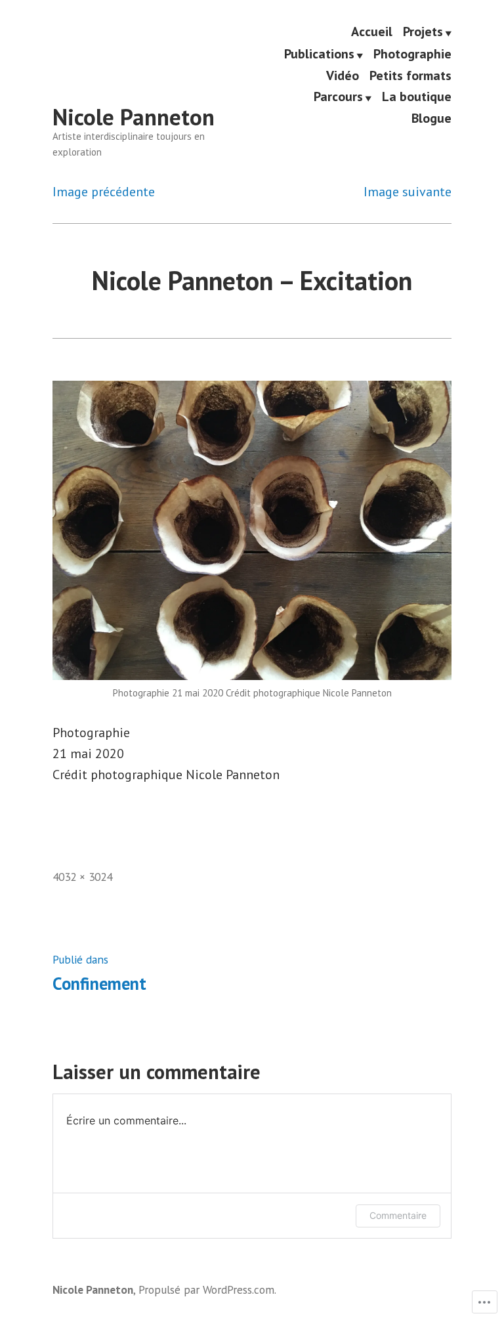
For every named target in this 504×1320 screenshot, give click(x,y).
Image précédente (103, 191)
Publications (319, 54)
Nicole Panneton (133, 117)
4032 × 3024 (82, 876)
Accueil (371, 32)
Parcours (338, 97)
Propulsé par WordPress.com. (207, 1289)
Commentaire (398, 1215)
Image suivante (408, 191)
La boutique (417, 97)
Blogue (431, 118)
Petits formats (410, 76)
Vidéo (342, 76)
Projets (423, 32)
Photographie (412, 54)
